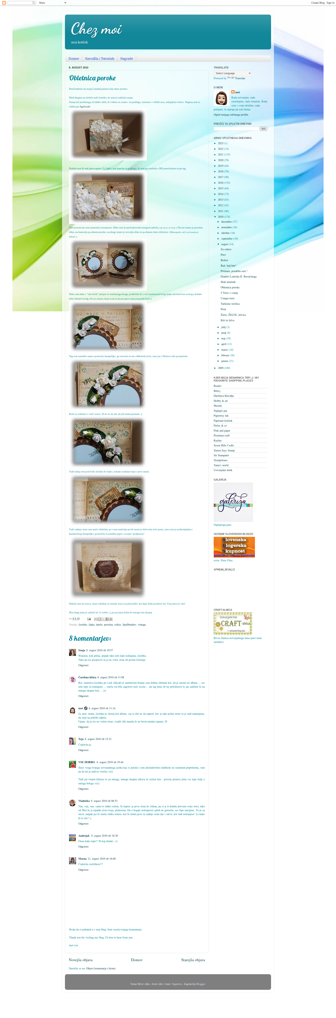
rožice (117, 624)
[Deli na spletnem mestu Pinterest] (111, 619)
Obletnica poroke (230, 287)
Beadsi (217, 386)
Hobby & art (221, 401)
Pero (223, 254)
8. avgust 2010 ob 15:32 (98, 739)
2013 (221, 199)
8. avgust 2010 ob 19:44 (110, 762)
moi (80, 708)
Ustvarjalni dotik (223, 470)
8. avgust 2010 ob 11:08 (110, 677)
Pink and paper (222, 430)
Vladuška (84, 801)
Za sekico (226, 249)
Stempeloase (221, 460)
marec (225, 349)
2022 (221, 149)
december (227, 221)
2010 (221, 217)
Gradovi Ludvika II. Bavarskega (238, 276)
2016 (221, 182)
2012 (221, 205)
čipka (91, 624)
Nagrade (126, 59)
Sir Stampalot (221, 455)
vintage (142, 624)
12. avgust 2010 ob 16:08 (102, 858)
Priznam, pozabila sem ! (234, 271)
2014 (221, 194)
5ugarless (177, 984)
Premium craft (222, 435)
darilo (99, 624)
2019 (221, 166)
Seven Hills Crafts (224, 445)
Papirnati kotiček (223, 420)
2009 (221, 368)
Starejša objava (193, 959)
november (227, 227)
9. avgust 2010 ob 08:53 (104, 801)
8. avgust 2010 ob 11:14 (102, 708)
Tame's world (221, 465)
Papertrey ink (221, 415)
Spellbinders (129, 624)
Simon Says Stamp (224, 450)
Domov (74, 59)
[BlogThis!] (100, 619)
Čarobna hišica (87, 677)
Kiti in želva (227, 320)
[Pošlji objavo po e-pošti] (96, 619)
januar (225, 361)
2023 (221, 143)
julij (223, 327)
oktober (225, 233)
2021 (221, 154)
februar (225, 355)
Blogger (200, 984)
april (224, 344)
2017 (221, 177)
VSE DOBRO (86, 762)
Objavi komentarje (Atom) (101, 968)
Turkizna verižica (230, 303)
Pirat (223, 309)
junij (224, 332)
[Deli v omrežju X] (103, 619)
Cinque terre (227, 298)
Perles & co (220, 425)
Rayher (218, 440)
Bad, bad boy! (228, 265)
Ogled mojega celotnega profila (231, 114)
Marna (82, 859)
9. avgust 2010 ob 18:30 (104, 835)
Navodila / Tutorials (99, 59)
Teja (81, 739)
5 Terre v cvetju (229, 293)
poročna (108, 624)
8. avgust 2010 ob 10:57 (99, 650)
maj (223, 338)
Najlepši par (220, 410)
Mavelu (218, 405)
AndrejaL (84, 836)
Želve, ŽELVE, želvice (233, 315)
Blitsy (217, 391)
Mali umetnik (228, 282)
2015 (221, 188)
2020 (221, 160)
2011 (221, 211)
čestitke (83, 624)
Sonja (81, 650)
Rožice (224, 260)
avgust (225, 244)
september (227, 238)
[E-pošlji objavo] (89, 618)
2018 (221, 171)
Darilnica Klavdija (224, 396)
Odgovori (83, 665)
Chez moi (96, 28)
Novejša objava (81, 959)
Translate (240, 78)
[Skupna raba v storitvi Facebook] (107, 619)
